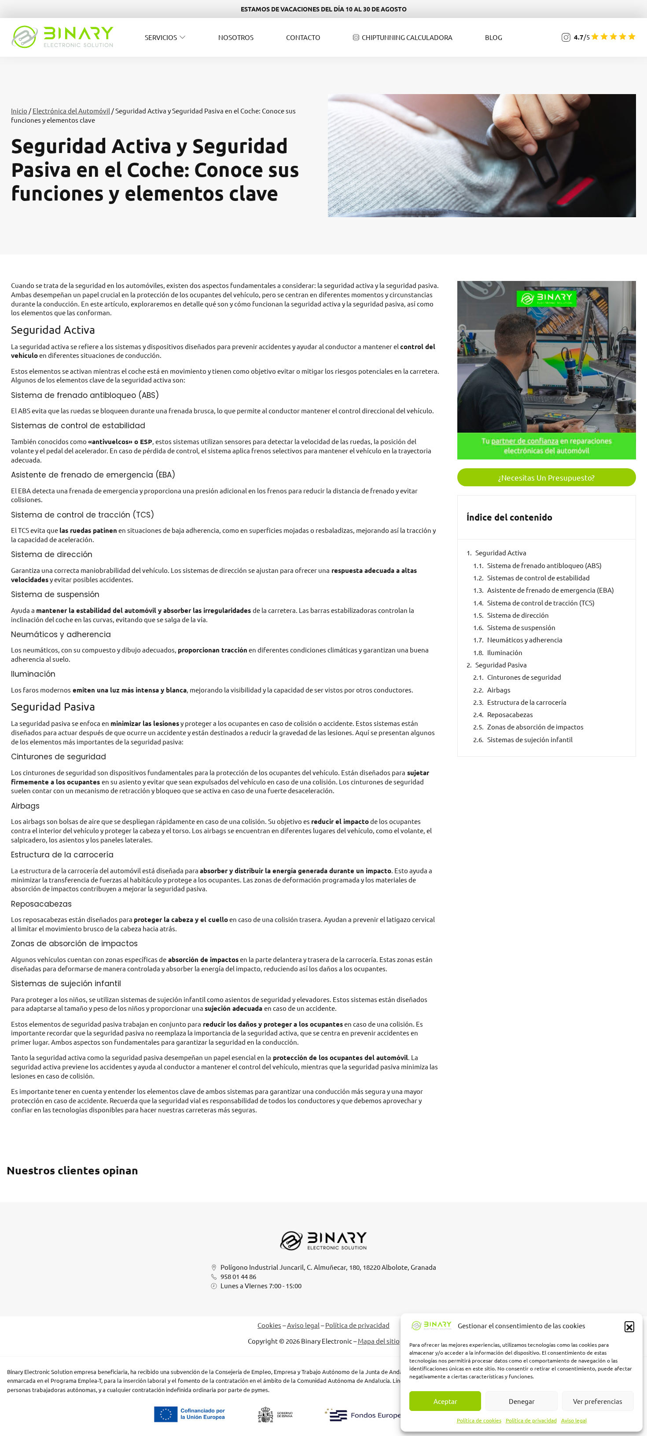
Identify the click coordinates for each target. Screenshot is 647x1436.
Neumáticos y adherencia (524, 639)
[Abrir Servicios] (182, 37)
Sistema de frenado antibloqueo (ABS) (544, 565)
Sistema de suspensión (521, 627)
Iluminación (504, 652)
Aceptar (445, 1401)
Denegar (522, 1401)
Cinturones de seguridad (524, 677)
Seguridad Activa (500, 552)
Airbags (499, 689)
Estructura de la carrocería (526, 702)
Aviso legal (574, 1420)
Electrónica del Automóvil (71, 110)
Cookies (269, 1325)
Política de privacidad (531, 1420)
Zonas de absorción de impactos (535, 726)
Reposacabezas (510, 714)
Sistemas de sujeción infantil (530, 739)
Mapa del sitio (379, 1341)
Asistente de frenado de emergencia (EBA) (550, 590)
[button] (629, 1326)
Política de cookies (479, 1420)
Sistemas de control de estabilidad (538, 577)
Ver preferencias (597, 1401)
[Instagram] (566, 37)
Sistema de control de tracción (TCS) (541, 602)
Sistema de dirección (518, 615)
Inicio (19, 110)
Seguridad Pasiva (501, 664)
